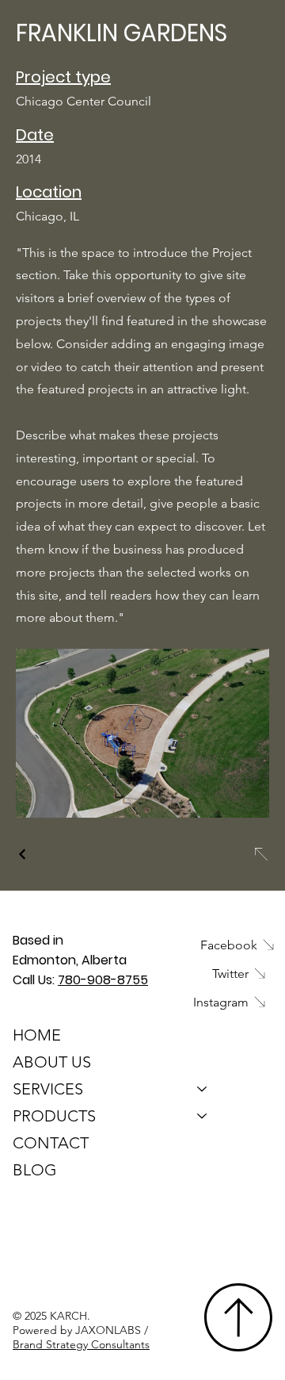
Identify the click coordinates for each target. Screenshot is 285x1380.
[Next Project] (260, 854)
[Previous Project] (23, 854)
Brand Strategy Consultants (81, 1344)
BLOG (35, 1169)
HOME (37, 1035)
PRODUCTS (54, 1115)
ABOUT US (52, 1061)
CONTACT (51, 1142)
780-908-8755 (103, 980)
